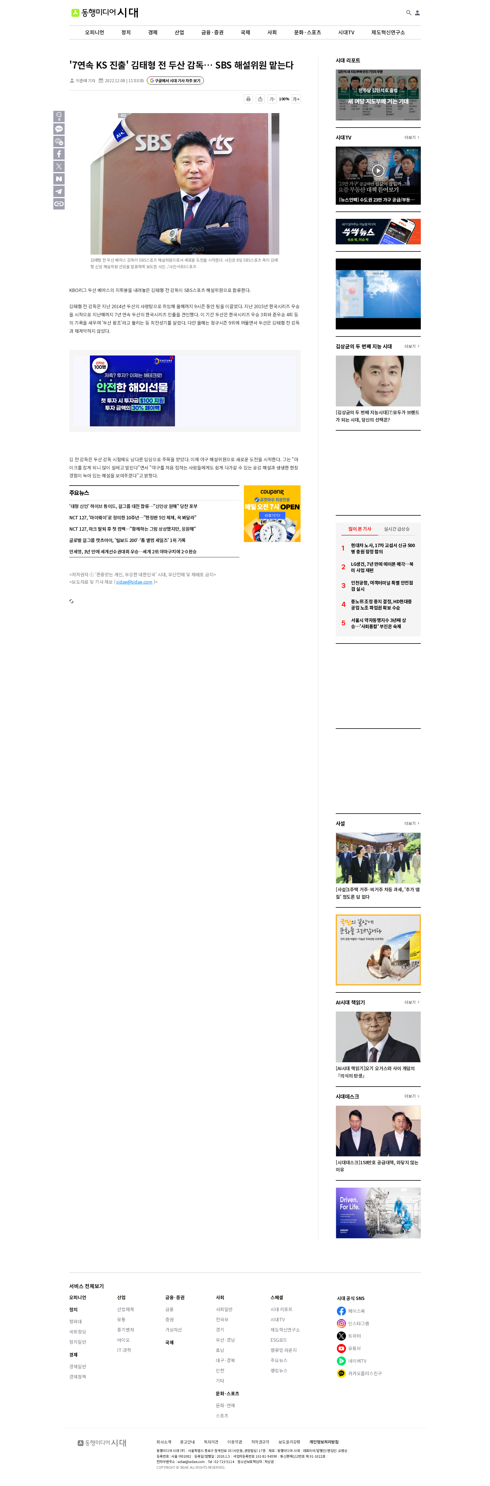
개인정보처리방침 (324, 1442)
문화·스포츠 (307, 32)
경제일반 (77, 1366)
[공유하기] (260, 98)
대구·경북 (225, 1360)
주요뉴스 (279, 1360)
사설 (340, 823)
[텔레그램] (59, 191)
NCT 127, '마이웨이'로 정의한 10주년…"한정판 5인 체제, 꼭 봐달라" (133, 517)
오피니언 (94, 32)
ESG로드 (279, 1339)
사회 (272, 32)
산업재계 (125, 1309)
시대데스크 (347, 1096)
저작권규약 (260, 1442)
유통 (121, 1319)
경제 (153, 32)
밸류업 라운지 (284, 1350)
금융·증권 (212, 32)
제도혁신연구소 (388, 32)
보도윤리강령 (289, 1442)
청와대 (75, 1321)
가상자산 (173, 1329)
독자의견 (211, 1442)
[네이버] (59, 179)
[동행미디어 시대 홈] (104, 13)
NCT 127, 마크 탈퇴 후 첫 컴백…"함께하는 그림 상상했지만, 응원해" (132, 528)
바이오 (123, 1339)
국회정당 (77, 1331)
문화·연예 (225, 1405)
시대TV (346, 32)
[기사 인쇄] (248, 98)
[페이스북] (59, 154)
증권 (169, 1319)
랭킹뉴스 (279, 1370)
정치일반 (77, 1341)
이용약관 (234, 1442)
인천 (220, 1370)
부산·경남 (225, 1339)
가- (272, 99)
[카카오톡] (59, 129)
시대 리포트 (348, 60)
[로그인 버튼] (417, 12)
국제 (245, 32)
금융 (169, 1309)
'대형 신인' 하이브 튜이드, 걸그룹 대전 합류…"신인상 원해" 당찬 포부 (133, 506)
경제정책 (77, 1376)
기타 (220, 1380)
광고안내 (187, 1442)
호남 (220, 1350)
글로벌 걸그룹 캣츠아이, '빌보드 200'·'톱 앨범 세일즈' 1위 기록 (127, 540)
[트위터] (59, 166)
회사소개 (164, 1442)
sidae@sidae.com (134, 581)
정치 (126, 32)
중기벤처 (125, 1329)
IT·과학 (124, 1350)
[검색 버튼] (408, 12)
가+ (296, 99)
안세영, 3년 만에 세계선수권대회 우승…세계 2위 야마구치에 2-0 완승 (133, 551)
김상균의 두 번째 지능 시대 (364, 346)
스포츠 (222, 1415)
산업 (179, 32)
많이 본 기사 (360, 528)
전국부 (222, 1319)
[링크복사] (59, 203)
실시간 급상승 (397, 528)
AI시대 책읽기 (350, 1002)
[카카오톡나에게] (59, 141)
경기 (220, 1329)
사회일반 (224, 1309)
